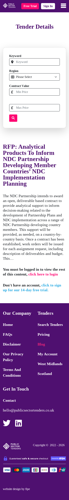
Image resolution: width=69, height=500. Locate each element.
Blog (41, 344)
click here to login (43, 274)
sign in (48, 6)
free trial (30, 6)
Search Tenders (50, 324)
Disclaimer (12, 344)
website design (12, 489)
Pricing (44, 334)
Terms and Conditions (12, 372)
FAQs (7, 334)
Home (8, 324)
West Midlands (50, 364)
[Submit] (13, 118)
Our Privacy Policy (13, 357)
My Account (48, 354)
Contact (9, 400)
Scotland (45, 373)
